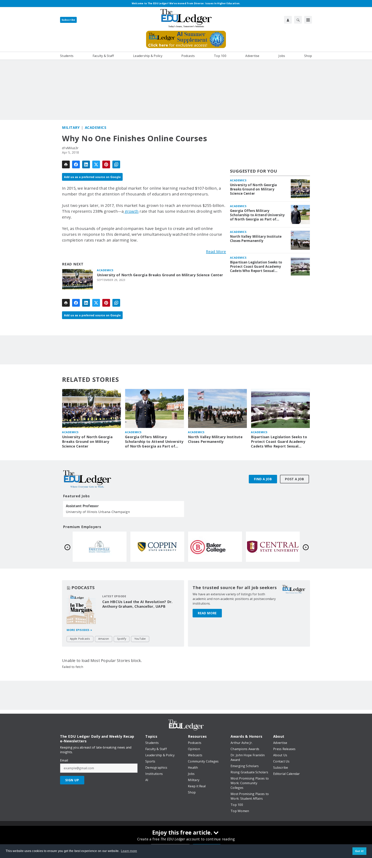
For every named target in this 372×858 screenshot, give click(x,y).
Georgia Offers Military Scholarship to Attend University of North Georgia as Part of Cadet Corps (257, 215)
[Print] (66, 164)
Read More (216, 251)
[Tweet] (96, 164)
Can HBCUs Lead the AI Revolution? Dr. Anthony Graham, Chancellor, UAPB (137, 604)
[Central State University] (273, 547)
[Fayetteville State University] (100, 547)
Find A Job (263, 479)
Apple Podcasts (80, 638)
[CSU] (157, 547)
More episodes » (79, 630)
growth (131, 211)
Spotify (121, 638)
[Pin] (106, 164)
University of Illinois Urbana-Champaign (98, 511)
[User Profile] (288, 20)
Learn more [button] (129, 851)
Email (64, 760)
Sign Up (72, 780)
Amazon (103, 638)
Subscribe (68, 20)
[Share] (76, 164)
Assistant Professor (82, 506)
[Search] (298, 20)
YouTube (140, 638)
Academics (95, 127)
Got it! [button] (359, 851)
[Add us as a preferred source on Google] (116, 164)
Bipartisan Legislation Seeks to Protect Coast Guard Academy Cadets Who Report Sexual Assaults (256, 266)
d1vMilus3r (70, 148)
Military (71, 127)
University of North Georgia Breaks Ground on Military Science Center (160, 275)
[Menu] (308, 20)
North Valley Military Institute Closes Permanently (256, 238)
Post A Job (294, 479)
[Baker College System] (215, 547)
